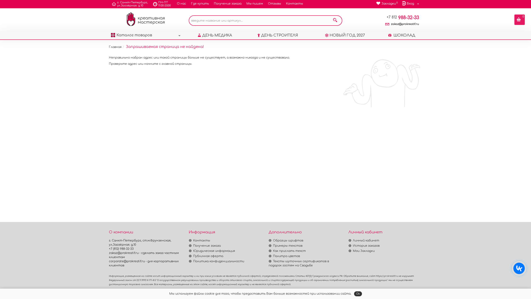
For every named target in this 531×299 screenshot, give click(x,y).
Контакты (294, 3)
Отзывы (274, 3)
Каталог (134, 35)
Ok (358, 293)
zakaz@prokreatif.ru (405, 24)
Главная (115, 47)
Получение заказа (227, 3)
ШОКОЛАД (403, 35)
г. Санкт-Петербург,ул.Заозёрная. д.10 (132, 4)
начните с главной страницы (167, 63)
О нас (181, 3)
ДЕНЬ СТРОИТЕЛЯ (279, 35)
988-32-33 (403, 17)
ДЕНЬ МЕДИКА (217, 35)
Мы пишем (254, 3)
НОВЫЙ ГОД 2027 (347, 35)
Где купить (200, 3)
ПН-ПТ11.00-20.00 (164, 4)
